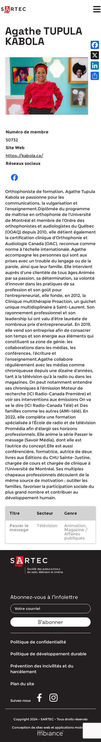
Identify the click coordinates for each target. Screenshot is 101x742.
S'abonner (50, 622)
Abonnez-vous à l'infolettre (44, 597)
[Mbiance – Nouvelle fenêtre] (50, 733)
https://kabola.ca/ (24, 155)
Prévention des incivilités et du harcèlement (41, 669)
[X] (95, 55)
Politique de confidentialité (38, 642)
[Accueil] (13, 10)
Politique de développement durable (48, 653)
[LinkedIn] (95, 65)
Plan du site (22, 683)
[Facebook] (95, 45)
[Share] (95, 76)
